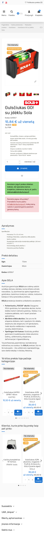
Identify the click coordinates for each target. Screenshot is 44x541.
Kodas (7, 118)
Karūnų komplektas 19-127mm (12, 461)
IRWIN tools (11, 464)
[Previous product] (40, 27)
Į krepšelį (23, 168)
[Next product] (41, 27)
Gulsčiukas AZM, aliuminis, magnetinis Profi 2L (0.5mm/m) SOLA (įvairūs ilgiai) (32, 395)
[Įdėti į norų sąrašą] (10, 390)
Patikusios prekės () (34, 2)
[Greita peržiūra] (13, 390)
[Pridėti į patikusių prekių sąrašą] (22, 176)
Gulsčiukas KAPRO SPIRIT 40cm (12, 393)
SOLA (32, 401)
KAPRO (11, 397)
